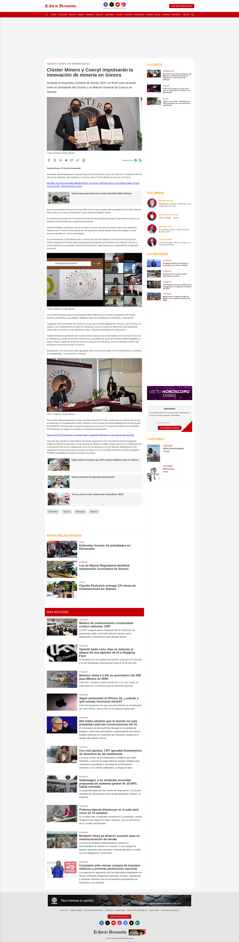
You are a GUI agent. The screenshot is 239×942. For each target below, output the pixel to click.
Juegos (186, 15)
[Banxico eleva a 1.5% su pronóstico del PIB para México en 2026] (62, 681)
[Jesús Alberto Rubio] (152, 216)
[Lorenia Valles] (152, 242)
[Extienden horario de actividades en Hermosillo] (62, 549)
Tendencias (139, 15)
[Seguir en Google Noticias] (140, 160)
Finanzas (90, 15)
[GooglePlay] (137, 923)
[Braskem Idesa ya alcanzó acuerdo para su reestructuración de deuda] (62, 844)
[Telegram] (66, 160)
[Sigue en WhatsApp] (136, 160)
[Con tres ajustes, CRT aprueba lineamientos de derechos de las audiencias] (62, 759)
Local (54, 15)
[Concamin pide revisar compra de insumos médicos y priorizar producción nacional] (62, 874)
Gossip (119, 15)
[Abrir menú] (46, 14)
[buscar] (192, 14)
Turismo (166, 15)
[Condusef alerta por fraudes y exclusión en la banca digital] (154, 263)
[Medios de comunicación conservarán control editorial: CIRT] (62, 630)
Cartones (109, 15)
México (72, 15)
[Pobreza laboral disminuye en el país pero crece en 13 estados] (62, 816)
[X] (111, 4)
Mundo (81, 15)
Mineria (94, 512)
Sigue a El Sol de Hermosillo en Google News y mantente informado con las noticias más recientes (90, 435)
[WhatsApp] (60, 160)
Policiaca (63, 15)
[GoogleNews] (125, 923)
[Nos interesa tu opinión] (119, 900)
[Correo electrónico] (72, 160)
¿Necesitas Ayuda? (119, 917)
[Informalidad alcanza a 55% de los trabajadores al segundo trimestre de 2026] (154, 285)
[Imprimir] (84, 160)
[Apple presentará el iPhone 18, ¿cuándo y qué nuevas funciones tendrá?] (62, 703)
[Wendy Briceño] (152, 203)
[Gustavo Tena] (152, 229)
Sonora (66, 512)
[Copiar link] (78, 160)
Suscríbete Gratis (169, 428)
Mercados (53, 512)
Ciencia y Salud (153, 15)
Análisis (99, 15)
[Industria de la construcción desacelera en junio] (154, 274)
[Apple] (131, 923)
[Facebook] (105, 4)
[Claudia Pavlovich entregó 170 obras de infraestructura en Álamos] (62, 589)
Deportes (176, 15)
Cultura (128, 15)
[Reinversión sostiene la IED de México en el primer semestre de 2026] (154, 297)
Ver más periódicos (181, 6)
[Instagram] (123, 4)
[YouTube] (117, 4)
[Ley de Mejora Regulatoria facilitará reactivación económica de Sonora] (62, 569)
